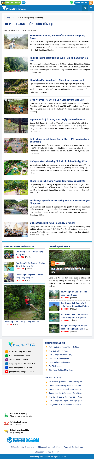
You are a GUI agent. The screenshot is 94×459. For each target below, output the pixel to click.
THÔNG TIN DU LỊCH (54, 378)
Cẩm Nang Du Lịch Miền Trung (61, 370)
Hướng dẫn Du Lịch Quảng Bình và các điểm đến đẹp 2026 (58, 161)
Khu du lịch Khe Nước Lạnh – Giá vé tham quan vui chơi (57, 80)
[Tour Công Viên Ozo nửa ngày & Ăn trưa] (69, 251)
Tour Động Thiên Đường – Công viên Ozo (21, 322)
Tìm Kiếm (85, 8)
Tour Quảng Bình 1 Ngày (58, 351)
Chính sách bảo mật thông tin (47, 452)
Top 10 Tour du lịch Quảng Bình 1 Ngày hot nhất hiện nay (57, 119)
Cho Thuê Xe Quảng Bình (59, 358)
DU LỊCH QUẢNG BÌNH (55, 343)
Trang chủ (9, 18)
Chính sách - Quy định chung (22, 447)
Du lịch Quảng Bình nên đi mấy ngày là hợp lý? (52, 223)
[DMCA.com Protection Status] (32, 437)
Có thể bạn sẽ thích (59, 246)
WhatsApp (71, 2)
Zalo (24, 2)
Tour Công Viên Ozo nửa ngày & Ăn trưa (68, 270)
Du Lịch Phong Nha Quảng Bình (17, 8)
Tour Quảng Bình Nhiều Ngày (60, 355)
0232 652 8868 (12, 2)
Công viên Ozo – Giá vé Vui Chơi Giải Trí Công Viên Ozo (57, 99)
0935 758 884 (82, 2)
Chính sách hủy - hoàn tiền (48, 447)
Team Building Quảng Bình (59, 362)
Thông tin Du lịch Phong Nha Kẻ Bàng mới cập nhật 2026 (57, 181)
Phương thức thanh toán (73, 447)
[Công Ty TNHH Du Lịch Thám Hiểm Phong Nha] (15, 437)
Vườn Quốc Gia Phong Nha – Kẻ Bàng (64, 347)
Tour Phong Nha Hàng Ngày (19, 246)
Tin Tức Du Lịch (55, 366)
